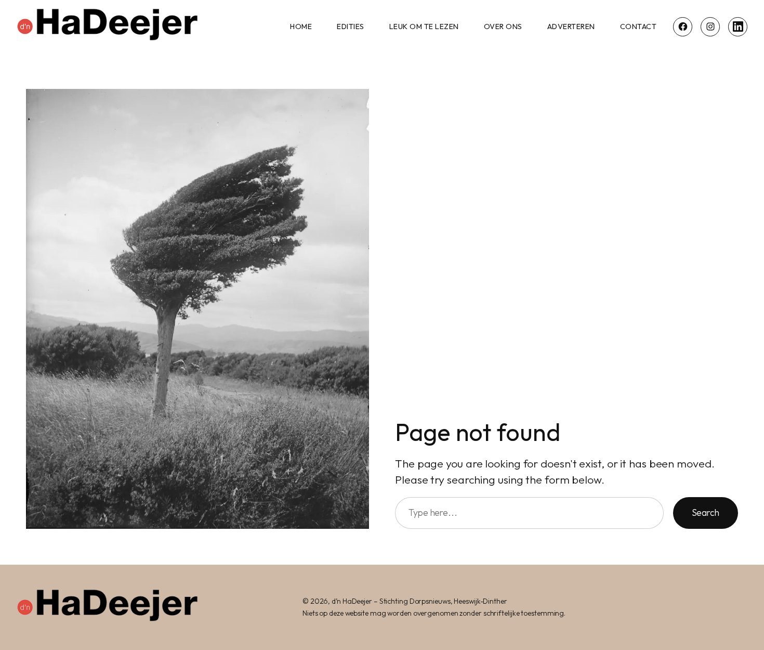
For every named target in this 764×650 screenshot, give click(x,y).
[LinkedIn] (737, 26)
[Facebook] (682, 26)
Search (705, 512)
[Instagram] (710, 26)
